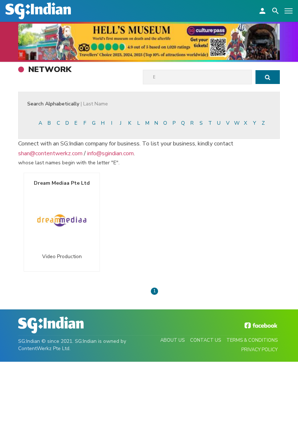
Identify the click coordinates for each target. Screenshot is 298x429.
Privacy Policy (259, 349)
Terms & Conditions (252, 340)
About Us (172, 340)
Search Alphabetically (67, 103)
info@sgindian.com (110, 153)
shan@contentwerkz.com (50, 153)
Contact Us (205, 340)
